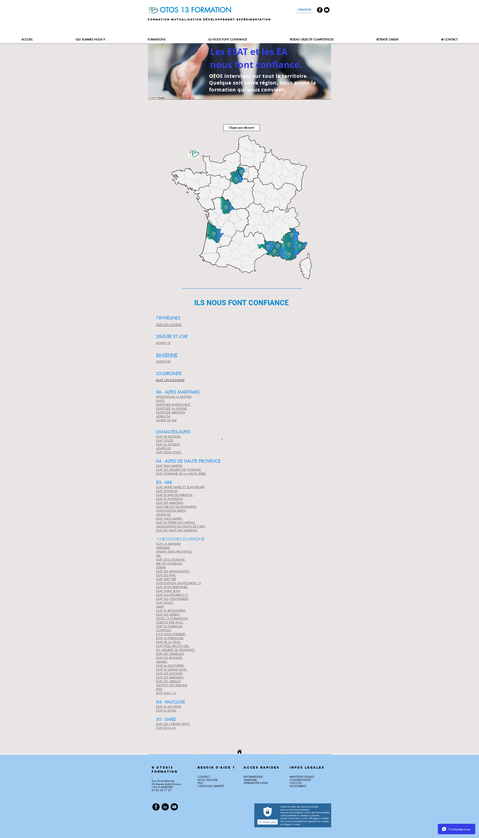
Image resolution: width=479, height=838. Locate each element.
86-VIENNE (166, 355)
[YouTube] (326, 10)
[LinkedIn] (165, 806)
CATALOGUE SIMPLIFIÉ (211, 786)
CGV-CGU (296, 783)
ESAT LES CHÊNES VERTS (173, 724)
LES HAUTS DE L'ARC (190, 526)
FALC (200, 783)
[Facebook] (320, 10)
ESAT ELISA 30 (166, 728)
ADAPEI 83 (163, 515)
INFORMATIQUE (253, 776)
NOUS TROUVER (208, 780)
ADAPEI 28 (163, 343)
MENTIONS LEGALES (302, 776)
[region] (170, 778)
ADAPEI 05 (163, 448)
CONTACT (204, 776)
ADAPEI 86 (163, 361)
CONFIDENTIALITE (300, 780)
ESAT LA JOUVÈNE (168, 707)
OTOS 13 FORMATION (172, 619)
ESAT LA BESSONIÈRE (171, 611)
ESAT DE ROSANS (168, 437)
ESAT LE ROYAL (166, 711)
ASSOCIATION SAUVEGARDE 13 (178, 583)
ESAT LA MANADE (168, 544)
